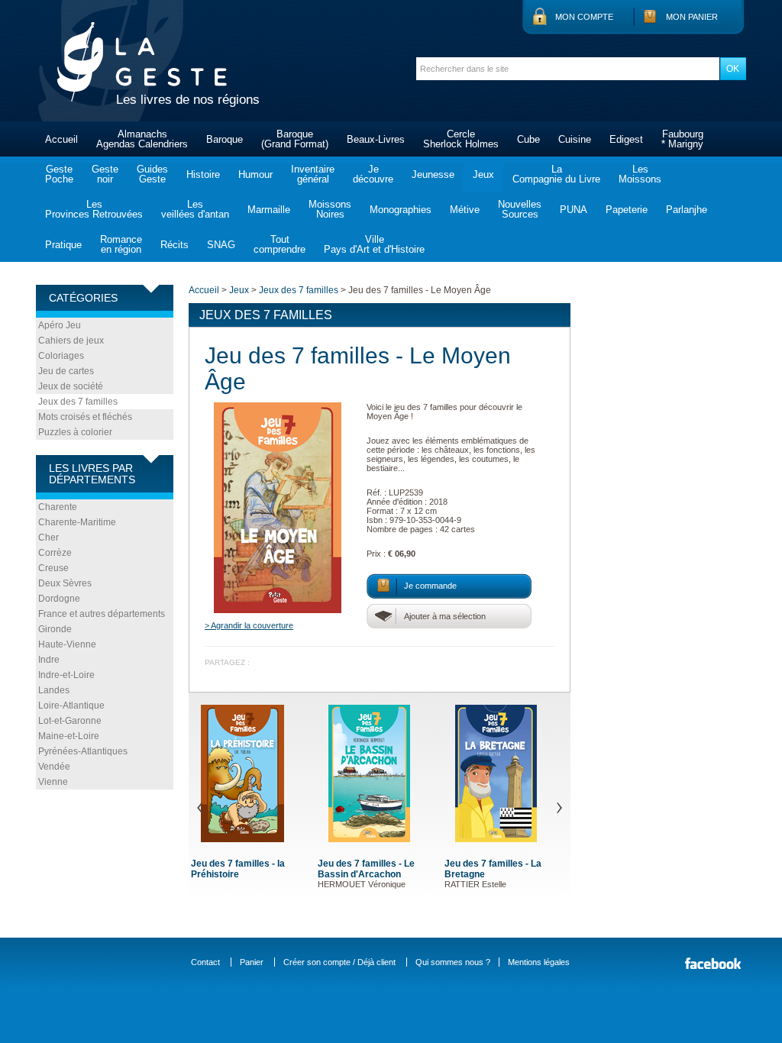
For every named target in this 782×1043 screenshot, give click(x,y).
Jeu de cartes (66, 371)
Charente (57, 507)
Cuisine (574, 139)
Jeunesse (433, 174)
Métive (465, 209)
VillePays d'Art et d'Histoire (374, 244)
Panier (251, 962)
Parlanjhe (686, 209)
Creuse (53, 568)
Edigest (626, 139)
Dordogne (59, 598)
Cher (48, 537)
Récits (174, 244)
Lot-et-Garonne (70, 720)
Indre (49, 659)
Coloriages (61, 355)
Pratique (63, 244)
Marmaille (268, 209)
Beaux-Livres (376, 139)
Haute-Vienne (67, 644)
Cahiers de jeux (71, 340)
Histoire (203, 174)
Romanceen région (121, 244)
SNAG (221, 244)
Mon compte (584, 16)
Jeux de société (70, 386)
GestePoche (59, 174)
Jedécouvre (373, 174)
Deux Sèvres (65, 583)
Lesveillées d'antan (195, 209)
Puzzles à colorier (75, 432)
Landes (53, 690)
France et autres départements (101, 614)
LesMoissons (640, 174)
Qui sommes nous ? (452, 962)
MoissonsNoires (330, 209)
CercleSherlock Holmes (461, 139)
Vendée (54, 766)
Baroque (224, 139)
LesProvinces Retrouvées (94, 209)
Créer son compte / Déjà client (339, 962)
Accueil (61, 139)
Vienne (53, 782)
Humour (255, 174)
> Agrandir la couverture (249, 625)
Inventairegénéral (312, 174)
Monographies (400, 209)
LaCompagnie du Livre (556, 174)
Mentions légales (539, 962)
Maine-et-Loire (68, 736)
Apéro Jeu (59, 325)
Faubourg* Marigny (682, 139)
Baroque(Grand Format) (294, 139)
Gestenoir (105, 174)
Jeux (483, 174)
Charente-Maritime (77, 522)
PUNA (573, 209)
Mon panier (692, 16)
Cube (528, 139)
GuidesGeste (152, 174)
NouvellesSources (519, 209)
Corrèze (55, 552)
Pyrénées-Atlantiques (83, 751)
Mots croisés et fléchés (85, 417)
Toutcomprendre (279, 244)
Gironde (55, 629)
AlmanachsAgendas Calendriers (142, 139)
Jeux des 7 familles (78, 401)
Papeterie (627, 209)
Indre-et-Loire (66, 675)
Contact (205, 962)
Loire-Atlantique (71, 705)
